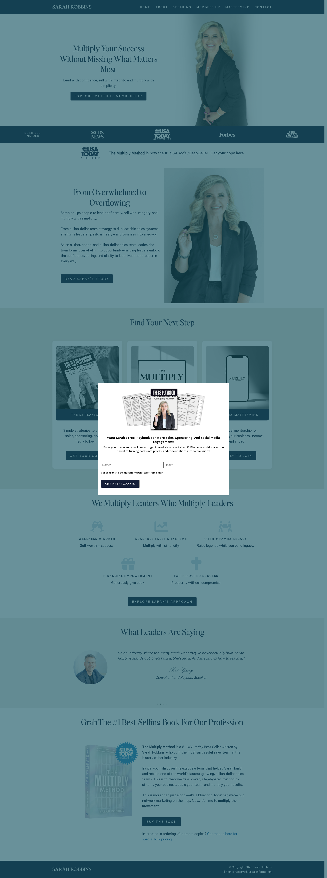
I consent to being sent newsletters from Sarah (133, 472)
